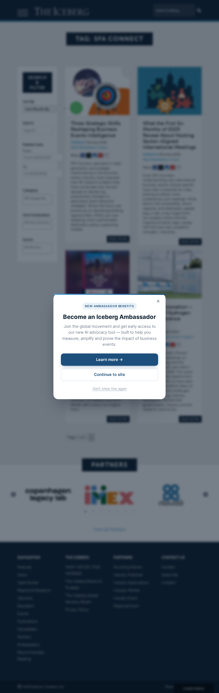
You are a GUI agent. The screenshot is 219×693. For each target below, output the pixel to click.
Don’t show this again (110, 389)
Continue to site (109, 374)
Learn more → (109, 359)
